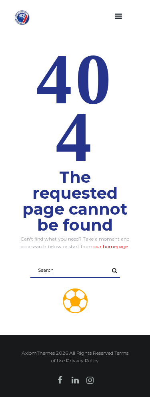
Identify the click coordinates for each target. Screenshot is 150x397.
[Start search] (115, 270)
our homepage (111, 246)
